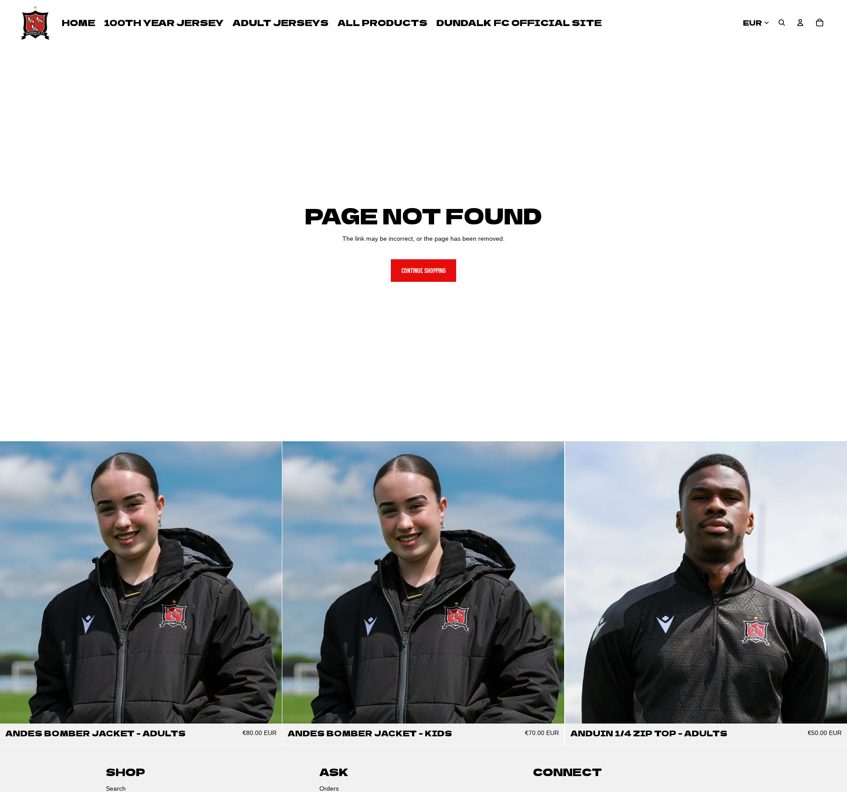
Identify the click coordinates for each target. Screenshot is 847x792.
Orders (329, 788)
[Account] (800, 22)
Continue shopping (423, 270)
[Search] (781, 22)
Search (116, 788)
